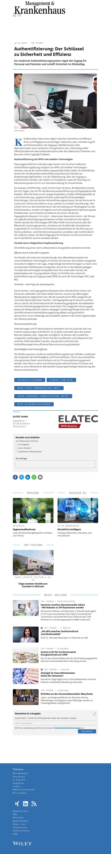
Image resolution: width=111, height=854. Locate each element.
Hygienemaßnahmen (24, 529)
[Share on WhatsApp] (34, 477)
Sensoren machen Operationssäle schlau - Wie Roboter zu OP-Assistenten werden (63, 606)
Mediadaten (21, 821)
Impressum (20, 827)
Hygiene (65, 669)
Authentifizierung (30, 380)
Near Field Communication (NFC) (39, 388)
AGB (15, 834)
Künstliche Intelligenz (69, 529)
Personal (19, 776)
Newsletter (21, 811)
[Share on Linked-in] (27, 477)
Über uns (19, 824)
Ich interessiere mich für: (27, 441)
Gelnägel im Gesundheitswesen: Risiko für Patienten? (58, 674)
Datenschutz (21, 830)
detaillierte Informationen (30, 451)
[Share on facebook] (15, 477)
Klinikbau (63, 648)
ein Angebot (23, 444)
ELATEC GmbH (20, 416)
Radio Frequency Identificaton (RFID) (43, 396)
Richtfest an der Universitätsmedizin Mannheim (67, 693)
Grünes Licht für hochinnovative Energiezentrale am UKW (58, 653)
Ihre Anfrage (21, 458)
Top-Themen (37, 43)
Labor (17, 786)
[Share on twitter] (21, 477)
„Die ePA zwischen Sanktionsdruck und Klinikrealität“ (59, 633)
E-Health (66, 628)
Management (21, 773)
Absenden (87, 731)
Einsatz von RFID (61, 380)
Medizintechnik (66, 601)
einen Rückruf (24, 448)
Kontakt (18, 817)
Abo (15, 814)
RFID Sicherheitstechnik (34, 404)
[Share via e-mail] (40, 477)
